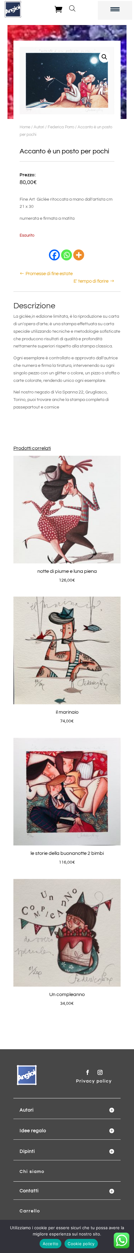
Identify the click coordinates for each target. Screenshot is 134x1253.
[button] (104, 57)
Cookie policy (81, 1243)
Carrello (30, 1211)
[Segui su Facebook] (88, 1072)
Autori (39, 127)
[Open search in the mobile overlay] (72, 8)
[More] (78, 254)
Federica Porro (61, 127)
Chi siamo (32, 1171)
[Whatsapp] (66, 254)
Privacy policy (94, 1081)
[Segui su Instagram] (100, 1072)
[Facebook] (54, 254)
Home (25, 127)
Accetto (51, 1243)
